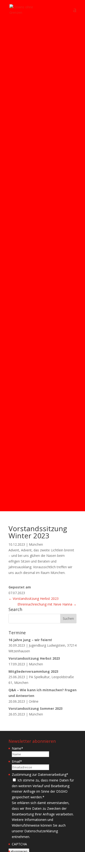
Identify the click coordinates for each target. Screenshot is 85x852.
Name (17, 748)
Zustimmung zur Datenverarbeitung (40, 774)
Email (17, 761)
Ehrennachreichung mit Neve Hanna (46, 604)
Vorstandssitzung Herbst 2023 (33, 598)
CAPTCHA (19, 844)
